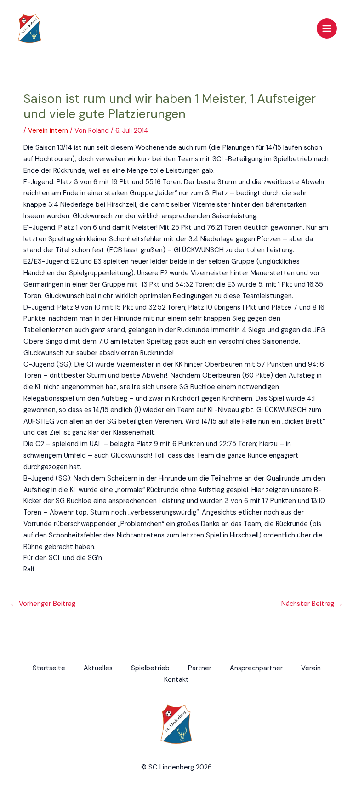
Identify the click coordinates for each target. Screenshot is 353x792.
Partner (199, 668)
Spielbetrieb (150, 668)
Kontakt (176, 679)
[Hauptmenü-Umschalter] (327, 28)
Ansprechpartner (256, 668)
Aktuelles (98, 668)
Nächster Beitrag (312, 604)
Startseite (49, 668)
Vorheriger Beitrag (42, 604)
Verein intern (48, 130)
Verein (311, 668)
